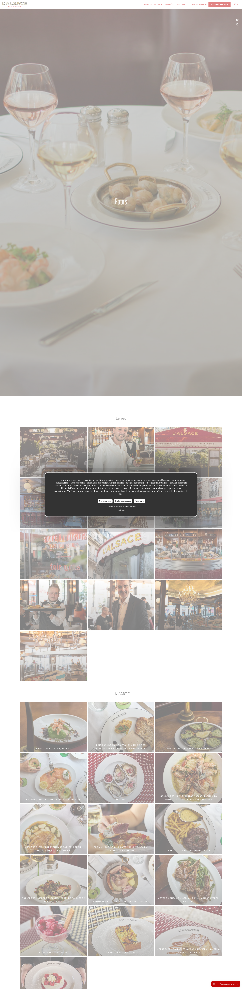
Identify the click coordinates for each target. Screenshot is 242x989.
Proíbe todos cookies (123, 501)
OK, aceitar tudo (105, 501)
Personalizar (139, 501)
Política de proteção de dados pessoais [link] (122, 506)
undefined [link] (121, 510)
